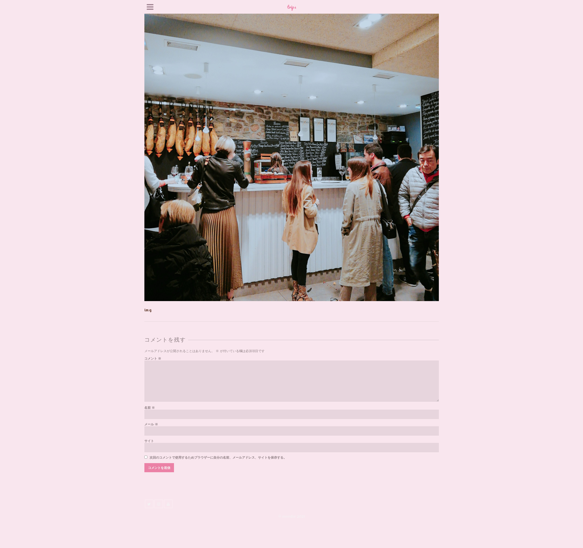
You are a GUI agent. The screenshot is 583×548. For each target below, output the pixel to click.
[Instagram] (158, 504)
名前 (149, 408)
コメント (152, 358)
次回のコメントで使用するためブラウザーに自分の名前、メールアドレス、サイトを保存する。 (218, 457)
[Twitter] (149, 504)
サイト (149, 441)
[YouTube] (168, 504)
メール (151, 424)
